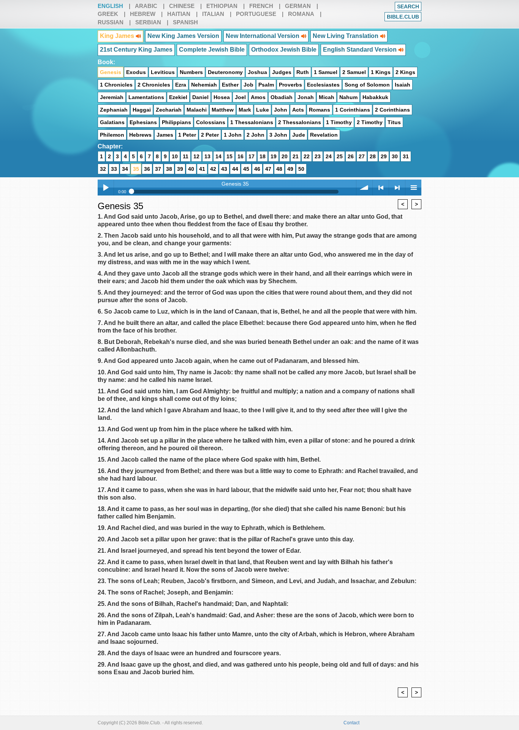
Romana (301, 14)
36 (147, 169)
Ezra (180, 85)
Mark (245, 110)
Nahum (348, 97)
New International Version (263, 36)
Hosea (222, 97)
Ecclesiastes (323, 85)
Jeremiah (111, 97)
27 (362, 156)
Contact (351, 722)
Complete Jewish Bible (212, 49)
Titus (394, 122)
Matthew (223, 110)
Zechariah (169, 110)
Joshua (257, 72)
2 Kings (405, 72)
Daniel (200, 97)
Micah (326, 97)
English (110, 6)
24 (329, 156)
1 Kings (381, 72)
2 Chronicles (154, 85)
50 (301, 169)
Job (248, 85)
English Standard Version (360, 49)
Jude (298, 135)
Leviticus (163, 72)
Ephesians (143, 122)
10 (175, 156)
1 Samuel (325, 72)
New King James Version (183, 36)
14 (218, 156)
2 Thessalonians (299, 122)
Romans (319, 110)
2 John (255, 135)
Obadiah (282, 97)
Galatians (112, 122)
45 (246, 169)
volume (364, 188)
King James (118, 36)
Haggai (142, 110)
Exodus (136, 72)
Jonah (305, 97)
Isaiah (402, 85)
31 (406, 156)
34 (125, 169)
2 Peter (210, 135)
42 (213, 169)
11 (185, 156)
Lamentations (146, 97)
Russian (110, 22)
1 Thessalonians (251, 122)
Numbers (191, 72)
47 (268, 169)
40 (191, 169)
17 (251, 156)
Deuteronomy (225, 72)
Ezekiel (178, 97)
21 (296, 156)
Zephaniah (114, 110)
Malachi (197, 110)
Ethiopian (221, 6)
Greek (108, 14)
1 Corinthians (352, 110)
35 (136, 169)
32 (103, 169)
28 (373, 156)
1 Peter (187, 135)
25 (340, 156)
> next (397, 188)
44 (235, 169)
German (298, 6)
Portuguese (256, 14)
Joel (240, 97)
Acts (298, 110)
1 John (233, 135)
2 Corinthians (392, 110)
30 (395, 156)
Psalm (266, 85)
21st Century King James (136, 49)
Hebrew (142, 14)
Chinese (182, 6)
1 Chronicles (116, 85)
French (261, 6)
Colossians (210, 122)
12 (196, 156)
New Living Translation (346, 36)
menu (413, 188)
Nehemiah (204, 85)
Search (408, 6)
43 (224, 169)
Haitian (178, 14)
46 (257, 169)
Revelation (324, 135)
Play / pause (106, 188)
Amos (258, 97)
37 (158, 169)
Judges (281, 72)
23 (318, 156)
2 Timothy (370, 122)
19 (274, 156)
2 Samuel (354, 72)
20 (285, 156)
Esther (230, 85)
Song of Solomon (367, 85)
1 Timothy (339, 122)
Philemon (112, 135)
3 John (278, 135)
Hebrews (140, 135)
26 (351, 156)
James (165, 135)
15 (229, 156)
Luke (262, 110)
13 (207, 156)
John (280, 110)
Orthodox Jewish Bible (283, 49)
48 (279, 169)
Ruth (302, 72)
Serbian (148, 22)
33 (114, 169)
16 (240, 156)
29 (384, 156)
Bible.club (403, 17)
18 (263, 156)
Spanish (185, 22)
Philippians (176, 122)
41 (202, 169)
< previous (381, 188)
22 (307, 156)
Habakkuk (375, 97)
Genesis (110, 72)
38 (169, 169)
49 (290, 169)
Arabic (146, 6)
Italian (213, 14)
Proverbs (290, 85)
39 (180, 169)
